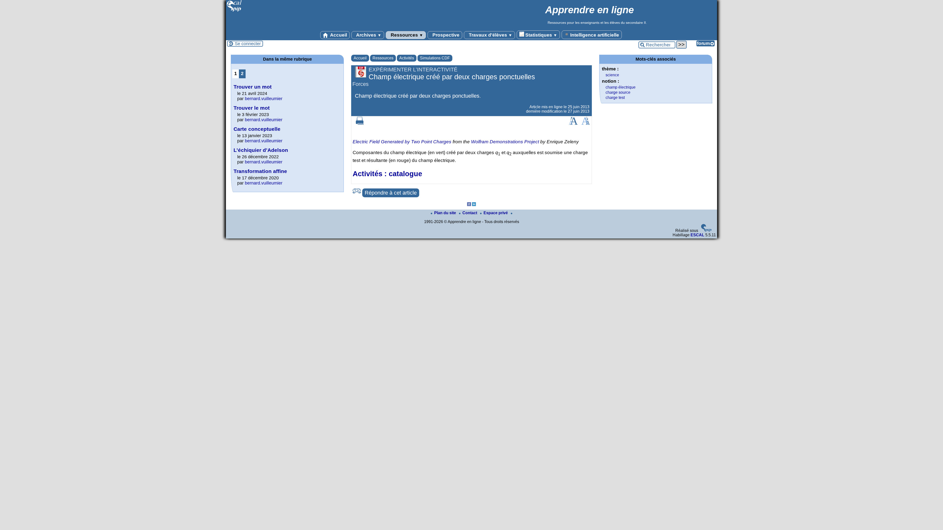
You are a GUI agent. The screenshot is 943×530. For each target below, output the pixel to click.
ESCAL (697, 235)
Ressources (406, 35)
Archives (368, 35)
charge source (618, 92)
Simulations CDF (435, 58)
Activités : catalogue (387, 174)
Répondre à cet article (391, 193)
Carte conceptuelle (257, 129)
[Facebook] (469, 205)
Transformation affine (260, 171)
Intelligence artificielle (594, 35)
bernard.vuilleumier (263, 98)
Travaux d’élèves (490, 35)
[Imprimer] (360, 123)
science (612, 75)
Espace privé (496, 213)
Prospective (445, 35)
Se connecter (248, 43)
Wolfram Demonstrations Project (505, 141)
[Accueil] (234, 11)
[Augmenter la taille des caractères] (573, 123)
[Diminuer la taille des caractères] (586, 123)
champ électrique (621, 87)
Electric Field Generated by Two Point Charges (402, 141)
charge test (615, 97)
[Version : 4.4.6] (706, 230)
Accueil (338, 35)
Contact (470, 213)
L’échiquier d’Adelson (261, 150)
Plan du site (445, 213)
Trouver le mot (252, 108)
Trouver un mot (253, 87)
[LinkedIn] (474, 205)
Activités (406, 58)
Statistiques (540, 35)
